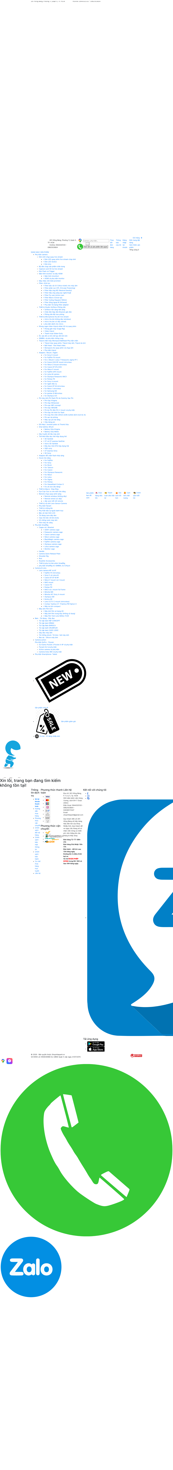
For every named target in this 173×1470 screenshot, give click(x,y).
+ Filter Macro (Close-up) (52, 298)
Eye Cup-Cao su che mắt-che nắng (52, 491)
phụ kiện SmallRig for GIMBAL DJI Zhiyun (54, 566)
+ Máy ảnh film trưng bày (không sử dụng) (59, 613)
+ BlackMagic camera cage (53, 539)
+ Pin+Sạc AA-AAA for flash (53, 412)
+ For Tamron (48, 467)
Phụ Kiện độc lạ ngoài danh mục (51, 511)
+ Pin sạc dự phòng (50, 417)
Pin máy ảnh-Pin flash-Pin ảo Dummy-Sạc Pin (56, 398)
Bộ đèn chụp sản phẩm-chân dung (52, 266)
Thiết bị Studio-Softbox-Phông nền (52, 307)
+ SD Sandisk (48, 439)
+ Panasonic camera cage (53, 532)
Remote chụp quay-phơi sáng (50, 494)
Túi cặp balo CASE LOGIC (48, 630)
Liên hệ (37, 873)
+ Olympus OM (48, 597)
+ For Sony (47, 463)
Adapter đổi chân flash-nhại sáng (51, 456)
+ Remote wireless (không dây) (55, 496)
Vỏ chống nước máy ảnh (48, 520)
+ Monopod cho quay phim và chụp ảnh (58, 348)
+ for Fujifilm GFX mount (52, 372)
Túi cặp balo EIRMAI (46, 623)
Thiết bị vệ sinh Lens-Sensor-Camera (53, 503)
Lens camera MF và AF (47, 570)
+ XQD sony (47, 448)
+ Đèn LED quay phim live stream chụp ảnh (59, 259)
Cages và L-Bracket (46, 527)
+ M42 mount (48, 582)
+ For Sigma (47, 479)
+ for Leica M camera (51, 374)
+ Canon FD (47, 585)
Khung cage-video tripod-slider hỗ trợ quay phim (57, 326)
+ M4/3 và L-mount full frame (54, 590)
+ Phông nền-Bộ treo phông (53, 314)
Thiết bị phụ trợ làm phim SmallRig (52, 563)
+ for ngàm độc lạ (50, 384)
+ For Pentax (48, 482)
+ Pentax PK (47, 587)
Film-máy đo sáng (46, 523)
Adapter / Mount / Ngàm (48, 353)
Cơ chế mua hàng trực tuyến (37, 866)
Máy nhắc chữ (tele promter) (50, 281)
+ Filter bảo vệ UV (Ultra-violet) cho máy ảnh (60, 286)
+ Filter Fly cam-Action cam (53, 295)
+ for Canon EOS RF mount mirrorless (57, 362)
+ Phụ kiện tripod (49, 350)
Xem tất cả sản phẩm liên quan (95, 247)
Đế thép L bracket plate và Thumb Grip (54, 424)
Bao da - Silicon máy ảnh (48, 637)
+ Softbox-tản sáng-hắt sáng (54, 310)
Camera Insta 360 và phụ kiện (50, 652)
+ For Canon (47, 470)
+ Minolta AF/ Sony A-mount (54, 594)
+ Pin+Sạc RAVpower (51, 403)
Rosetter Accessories (47, 561)
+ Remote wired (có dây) (52, 499)
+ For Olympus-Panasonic (52, 472)
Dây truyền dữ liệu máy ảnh (49, 434)
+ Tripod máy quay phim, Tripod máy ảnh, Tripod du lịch (64, 343)
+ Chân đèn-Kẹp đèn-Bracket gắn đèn (57, 312)
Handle (41, 551)
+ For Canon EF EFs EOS (52, 367)
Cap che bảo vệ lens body (49, 518)
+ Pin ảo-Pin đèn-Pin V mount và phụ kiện (59, 410)
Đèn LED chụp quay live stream (51, 257)
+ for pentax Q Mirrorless (52, 393)
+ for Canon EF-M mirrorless (54, 386)
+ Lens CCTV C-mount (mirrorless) (56, 602)
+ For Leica (47, 477)
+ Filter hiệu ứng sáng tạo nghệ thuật (57, 293)
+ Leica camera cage (51, 546)
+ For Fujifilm (48, 460)
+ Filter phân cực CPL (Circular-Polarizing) (59, 288)
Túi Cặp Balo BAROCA (47, 625)
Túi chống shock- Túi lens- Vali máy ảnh (54, 635)
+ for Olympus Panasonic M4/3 (55, 377)
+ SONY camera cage (51, 530)
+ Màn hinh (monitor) (51, 276)
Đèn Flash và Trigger (47, 271)
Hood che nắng (45, 458)
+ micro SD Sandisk (50, 444)
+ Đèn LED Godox (50, 262)
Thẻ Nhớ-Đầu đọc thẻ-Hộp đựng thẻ (53, 436)
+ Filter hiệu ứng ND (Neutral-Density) (57, 290)
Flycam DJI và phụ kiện (48, 647)
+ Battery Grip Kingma (51, 429)
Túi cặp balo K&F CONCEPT (49, 621)
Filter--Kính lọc (44, 283)
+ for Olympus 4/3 (50, 396)
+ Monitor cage (49, 549)
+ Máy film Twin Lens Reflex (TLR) (56, 616)
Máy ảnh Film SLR (45, 609)
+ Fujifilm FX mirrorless (51, 573)
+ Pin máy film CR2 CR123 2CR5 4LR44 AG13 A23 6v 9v (64, 415)
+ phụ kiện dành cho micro (53, 324)
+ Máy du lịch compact (51, 606)
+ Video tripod (48, 331)
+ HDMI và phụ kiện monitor (53, 278)
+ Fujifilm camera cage (51, 542)
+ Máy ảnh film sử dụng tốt (53, 611)
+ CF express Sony (50, 451)
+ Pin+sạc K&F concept (52, 405)
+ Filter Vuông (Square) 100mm (55, 300)
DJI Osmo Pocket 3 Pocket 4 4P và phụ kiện (56, 645)
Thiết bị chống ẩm (46, 508)
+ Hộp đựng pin (49, 422)
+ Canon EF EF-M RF (51, 578)
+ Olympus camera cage (52, 544)
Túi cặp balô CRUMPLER (48, 628)
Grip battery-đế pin (46, 427)
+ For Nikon (47, 475)
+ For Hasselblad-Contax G (53, 484)
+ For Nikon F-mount (51, 369)
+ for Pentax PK (49, 379)
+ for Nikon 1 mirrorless (52, 389)
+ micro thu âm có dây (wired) (54, 322)
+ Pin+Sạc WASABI (50, 408)
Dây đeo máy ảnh (45, 633)
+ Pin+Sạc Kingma (50, 400)
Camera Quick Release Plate (49, 554)
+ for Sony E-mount (50, 355)
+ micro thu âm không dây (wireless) (57, 319)
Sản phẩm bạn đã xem (90, 495)
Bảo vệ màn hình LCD (47, 513)
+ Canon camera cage (51, 535)
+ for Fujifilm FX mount (51, 357)
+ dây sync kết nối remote (53, 501)
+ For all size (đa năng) (51, 487)
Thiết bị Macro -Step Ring (48, 489)
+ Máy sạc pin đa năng (51, 420)
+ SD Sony (47, 453)
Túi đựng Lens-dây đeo (47, 515)
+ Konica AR (47, 599)
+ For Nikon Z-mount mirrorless (55, 365)
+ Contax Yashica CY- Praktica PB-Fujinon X (59, 604)
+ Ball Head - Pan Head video (54, 345)
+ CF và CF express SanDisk (54, 441)
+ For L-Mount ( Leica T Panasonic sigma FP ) (60, 360)
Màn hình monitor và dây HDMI (50, 274)
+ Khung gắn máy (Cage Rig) (54, 329)
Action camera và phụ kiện (49, 649)
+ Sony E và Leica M (51, 575)
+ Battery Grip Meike (51, 432)
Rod (40, 558)
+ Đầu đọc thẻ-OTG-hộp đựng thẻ (56, 446)
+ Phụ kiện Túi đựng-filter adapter (56, 305)
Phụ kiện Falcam (45, 506)
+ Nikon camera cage (51, 537)
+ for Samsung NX (50, 391)
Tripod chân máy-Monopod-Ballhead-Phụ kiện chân (58, 341)
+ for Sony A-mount (50, 381)
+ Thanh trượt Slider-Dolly (53, 333)
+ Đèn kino (47, 264)
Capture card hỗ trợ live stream (51, 269)
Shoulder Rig (44, 556)
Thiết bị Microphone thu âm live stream (54, 317)
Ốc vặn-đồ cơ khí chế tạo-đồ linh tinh (53, 336)
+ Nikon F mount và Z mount (54, 580)
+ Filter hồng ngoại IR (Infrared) (55, 302)
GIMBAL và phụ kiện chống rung (51, 338)
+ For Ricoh (47, 465)
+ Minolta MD (48, 592)
